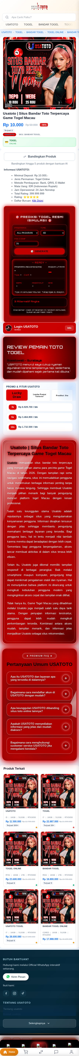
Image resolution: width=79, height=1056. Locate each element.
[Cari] (7, 17)
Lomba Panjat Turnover (39, 396)
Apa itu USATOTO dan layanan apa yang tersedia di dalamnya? (32, 678)
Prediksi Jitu (62, 396)
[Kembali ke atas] (72, 1032)
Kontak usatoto (12, 1014)
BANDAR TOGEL (49, 24)
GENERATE (39, 251)
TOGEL (28, 24)
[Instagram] (14, 994)
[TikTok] (23, 994)
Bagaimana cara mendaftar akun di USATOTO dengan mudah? (32, 694)
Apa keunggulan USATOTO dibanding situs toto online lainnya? (34, 710)
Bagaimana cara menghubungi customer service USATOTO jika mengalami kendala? (31, 746)
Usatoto (12, 463)
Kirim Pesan (18, 977)
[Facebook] (6, 994)
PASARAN (20, 228)
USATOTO (12, 24)
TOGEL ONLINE (55, 32)
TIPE (43, 228)
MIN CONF (20, 239)
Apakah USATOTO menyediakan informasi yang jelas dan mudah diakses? (31, 727)
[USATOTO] (39, 6)
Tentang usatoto (12, 1009)
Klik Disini (37, 201)
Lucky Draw (17, 395)
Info (69, 328)
